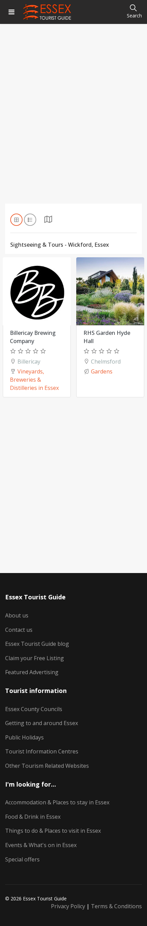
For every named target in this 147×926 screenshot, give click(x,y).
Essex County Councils (33, 709)
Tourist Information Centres (41, 751)
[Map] (48, 221)
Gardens (101, 371)
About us (16, 615)
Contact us (18, 630)
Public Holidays (24, 737)
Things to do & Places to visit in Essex (53, 830)
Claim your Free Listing (34, 658)
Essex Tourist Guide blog (37, 644)
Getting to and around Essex (41, 723)
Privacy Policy (68, 906)
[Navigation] (11, 12)
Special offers (22, 859)
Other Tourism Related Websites (47, 766)
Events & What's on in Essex (41, 845)
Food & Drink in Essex (33, 816)
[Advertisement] (73, 122)
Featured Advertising (31, 672)
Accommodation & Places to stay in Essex (57, 802)
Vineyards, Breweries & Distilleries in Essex (34, 380)
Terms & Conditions (116, 906)
